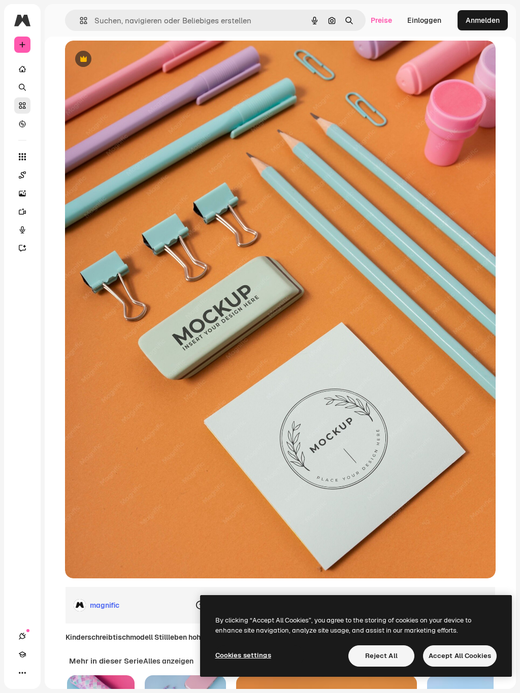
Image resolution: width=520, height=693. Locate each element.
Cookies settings (243, 655)
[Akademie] (22, 654)
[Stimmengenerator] (22, 230)
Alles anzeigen (168, 661)
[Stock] (22, 105)
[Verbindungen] (22, 636)
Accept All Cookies (460, 655)
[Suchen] (22, 87)
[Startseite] (22, 69)
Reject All (381, 655)
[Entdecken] (22, 124)
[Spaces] (22, 175)
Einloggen (424, 20)
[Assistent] (22, 248)
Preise (381, 20)
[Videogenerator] (22, 211)
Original (130, 59)
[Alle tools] (22, 157)
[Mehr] (22, 673)
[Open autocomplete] (79, 20)
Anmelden (483, 20)
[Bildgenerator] (22, 193)
